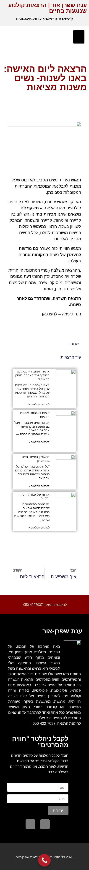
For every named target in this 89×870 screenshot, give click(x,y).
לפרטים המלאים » (39, 404)
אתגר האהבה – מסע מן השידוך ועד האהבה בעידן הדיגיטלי (32, 375)
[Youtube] (30, 824)
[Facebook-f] (45, 824)
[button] (79, 37)
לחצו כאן (49, 314)
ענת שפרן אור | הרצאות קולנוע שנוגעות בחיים (47, 8)
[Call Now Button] (44, 860)
